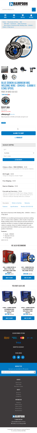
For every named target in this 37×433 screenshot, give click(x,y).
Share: (3, 94)
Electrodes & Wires (13, 22)
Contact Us (18, 396)
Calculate (19, 159)
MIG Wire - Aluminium (10, 24)
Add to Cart (19, 133)
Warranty (27, 203)
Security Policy (18, 410)
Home (4, 22)
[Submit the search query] (34, 10)
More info (12, 114)
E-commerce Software (16, 430)
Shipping (18, 402)
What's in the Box (17, 203)
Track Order (18, 384)
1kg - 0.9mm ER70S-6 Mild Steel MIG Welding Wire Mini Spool (9, 269)
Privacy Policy (18, 408)
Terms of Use (18, 406)
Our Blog (18, 394)
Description (6, 203)
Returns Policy (18, 404)
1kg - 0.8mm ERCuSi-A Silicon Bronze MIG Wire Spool (27, 269)
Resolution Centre (18, 386)
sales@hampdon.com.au (19, 421)
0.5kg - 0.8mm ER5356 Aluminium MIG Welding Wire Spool (9, 310)
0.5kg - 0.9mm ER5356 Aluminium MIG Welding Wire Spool (27, 310)
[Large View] (4, 69)
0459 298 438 (18, 419)
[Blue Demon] (5, 100)
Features (5, 206)
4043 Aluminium (22, 24)
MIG (21, 22)
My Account (18, 382)
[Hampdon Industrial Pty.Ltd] (18, 4)
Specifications (14, 206)
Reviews (23, 206)
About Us (18, 392)
